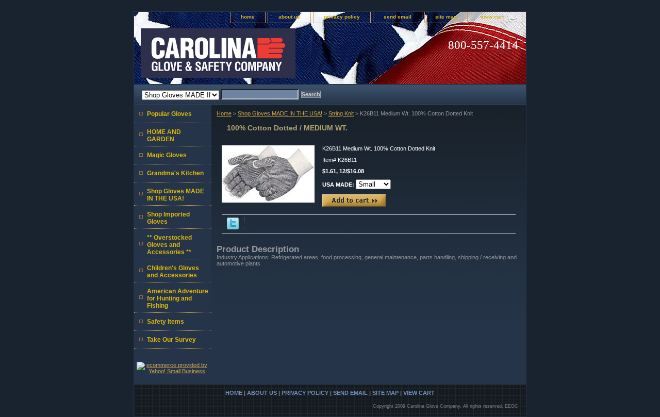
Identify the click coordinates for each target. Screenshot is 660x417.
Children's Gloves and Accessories (173, 271)
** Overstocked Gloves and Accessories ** (169, 245)
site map (446, 17)
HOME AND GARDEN (164, 135)
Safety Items (165, 321)
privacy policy (342, 17)
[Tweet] (233, 227)
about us (289, 17)
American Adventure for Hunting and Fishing (177, 298)
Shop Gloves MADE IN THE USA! (280, 113)
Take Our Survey (171, 339)
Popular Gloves (169, 114)
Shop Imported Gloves (168, 218)
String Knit (341, 113)
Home (224, 113)
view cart (492, 17)
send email (397, 17)
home (248, 17)
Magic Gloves (167, 155)
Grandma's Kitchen (175, 173)
